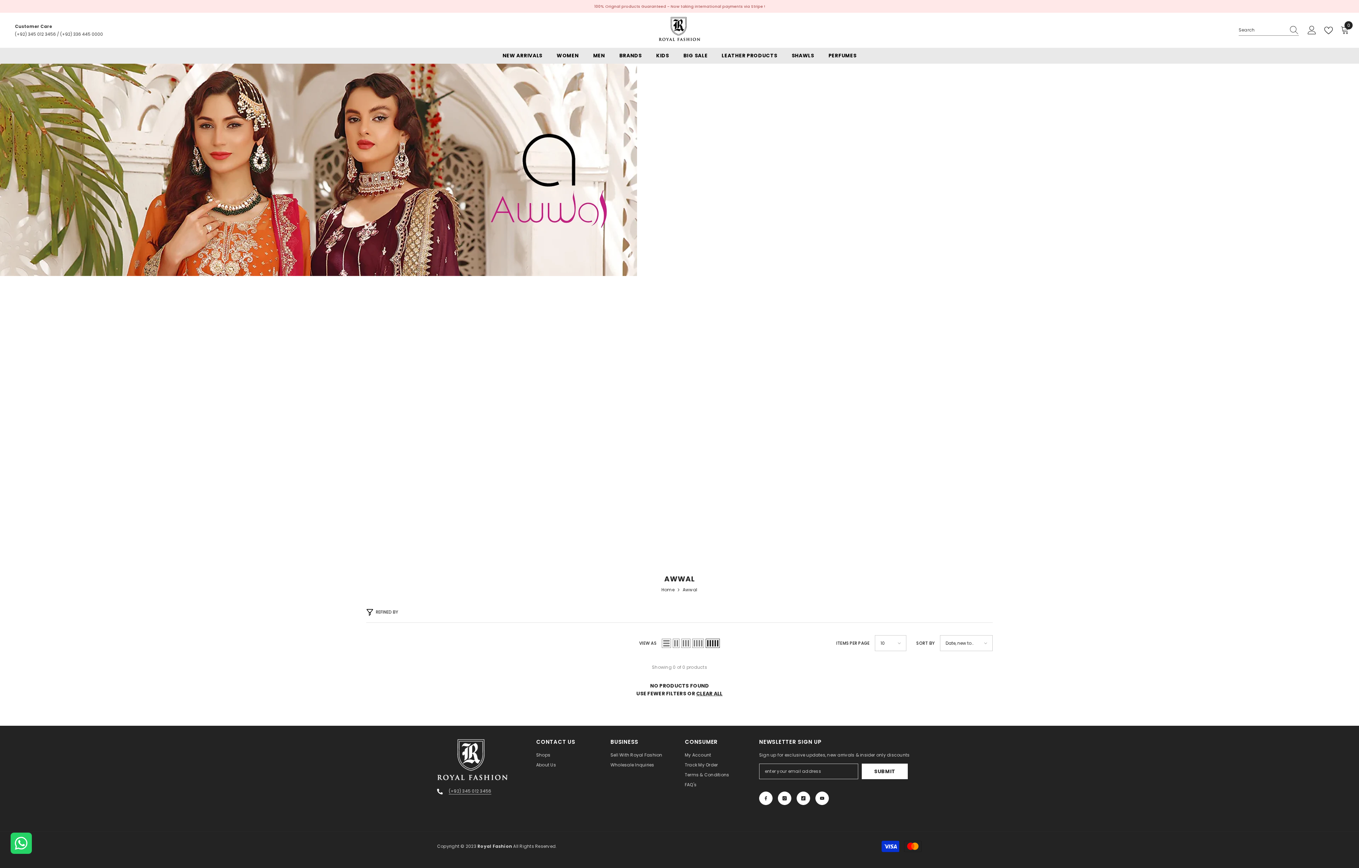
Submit (884, 771)
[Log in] (1312, 30)
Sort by (925, 643)
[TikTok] (803, 798)
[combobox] (1262, 30)
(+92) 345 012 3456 (35, 34)
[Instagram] (784, 798)
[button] (666, 643)
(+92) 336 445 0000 (81, 34)
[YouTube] (822, 798)
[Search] (1269, 30)
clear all (709, 693)
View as (647, 643)
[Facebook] (766, 798)
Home (668, 590)
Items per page (853, 643)
